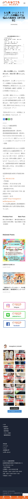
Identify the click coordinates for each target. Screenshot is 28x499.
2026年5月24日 (6, 292)
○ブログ (5, 448)
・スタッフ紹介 (7, 433)
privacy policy (11, 491)
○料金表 (5, 444)
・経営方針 (6, 428)
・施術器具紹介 (7, 435)
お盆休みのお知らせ (9, 264)
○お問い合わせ (6, 452)
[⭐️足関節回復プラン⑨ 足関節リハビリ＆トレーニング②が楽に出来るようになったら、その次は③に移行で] (20, 355)
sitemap (5, 491)
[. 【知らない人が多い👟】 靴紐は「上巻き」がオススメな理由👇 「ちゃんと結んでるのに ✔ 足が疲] (9, 355)
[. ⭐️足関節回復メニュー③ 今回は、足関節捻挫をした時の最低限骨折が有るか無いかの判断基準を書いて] (20, 389)
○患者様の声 (6, 450)
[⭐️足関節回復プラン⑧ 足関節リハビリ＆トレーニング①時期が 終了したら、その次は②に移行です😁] (20, 366)
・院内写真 (6, 431)
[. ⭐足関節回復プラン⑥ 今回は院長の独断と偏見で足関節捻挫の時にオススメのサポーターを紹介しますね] (20, 378)
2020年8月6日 (14, 24)
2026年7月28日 (6, 267)
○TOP (4, 424)
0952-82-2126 (10, 178)
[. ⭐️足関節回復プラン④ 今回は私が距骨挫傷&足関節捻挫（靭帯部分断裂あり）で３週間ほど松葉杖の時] (9, 389)
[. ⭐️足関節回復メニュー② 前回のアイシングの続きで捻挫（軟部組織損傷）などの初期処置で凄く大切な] (20, 400)
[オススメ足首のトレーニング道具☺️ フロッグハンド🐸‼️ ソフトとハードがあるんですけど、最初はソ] (9, 400)
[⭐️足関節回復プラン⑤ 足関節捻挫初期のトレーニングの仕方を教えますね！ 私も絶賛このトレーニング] (9, 366)
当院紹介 (5, 426)
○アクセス (5, 446)
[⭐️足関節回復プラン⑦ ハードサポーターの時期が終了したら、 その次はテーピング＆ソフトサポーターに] (9, 378)
